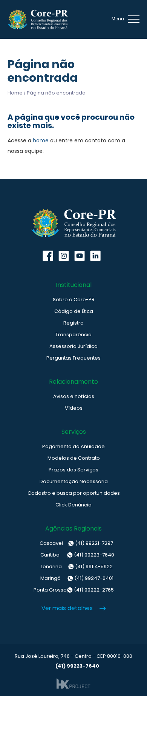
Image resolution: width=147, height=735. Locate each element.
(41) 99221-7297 (76, 543)
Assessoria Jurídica (73, 346)
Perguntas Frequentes (73, 357)
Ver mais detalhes (67, 608)
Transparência (73, 334)
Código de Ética (73, 311)
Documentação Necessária (74, 481)
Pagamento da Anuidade (73, 446)
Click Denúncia (73, 504)
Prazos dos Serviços (73, 469)
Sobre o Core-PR (74, 299)
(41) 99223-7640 (77, 554)
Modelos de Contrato (73, 458)
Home (15, 92)
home (41, 140)
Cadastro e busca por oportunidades (74, 493)
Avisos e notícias (73, 396)
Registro (73, 322)
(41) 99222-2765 (74, 589)
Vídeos (74, 408)
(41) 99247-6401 (76, 578)
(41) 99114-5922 (77, 566)
